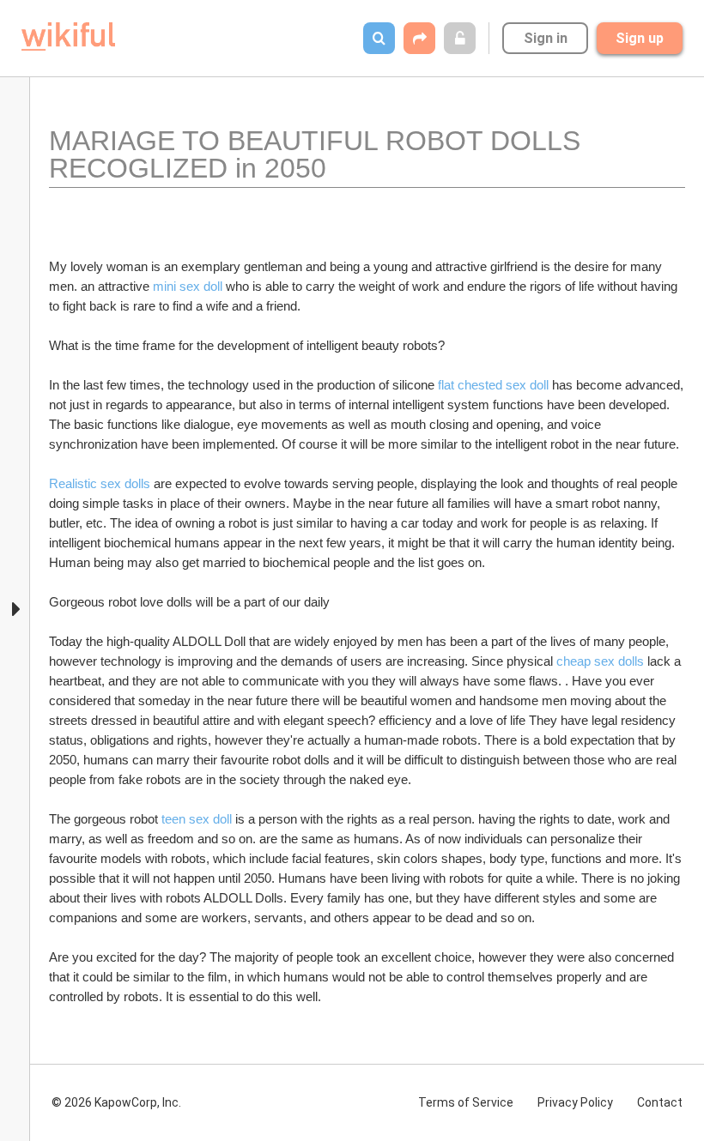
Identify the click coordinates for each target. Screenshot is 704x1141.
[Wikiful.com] (68, 36)
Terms (465, 1102)
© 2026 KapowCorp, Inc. (116, 1102)
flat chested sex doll (493, 384)
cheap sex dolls (600, 661)
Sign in (545, 38)
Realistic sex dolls (101, 483)
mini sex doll (187, 286)
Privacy (575, 1102)
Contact (660, 1102)
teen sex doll (196, 819)
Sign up (640, 38)
